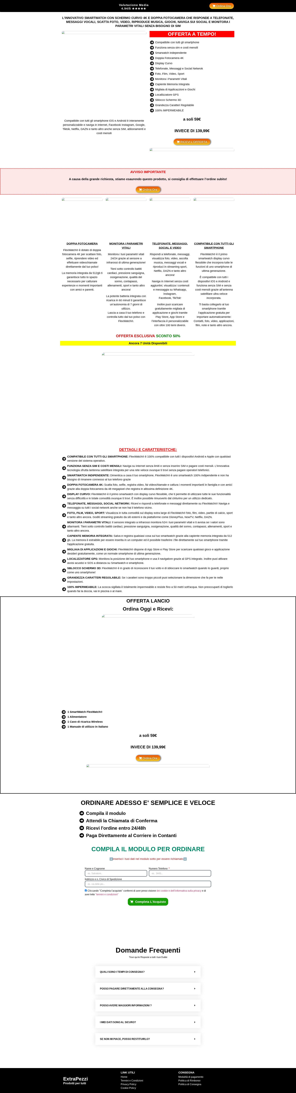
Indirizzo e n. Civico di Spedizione (103, 879)
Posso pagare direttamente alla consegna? (132, 988)
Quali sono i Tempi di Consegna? (122, 972)
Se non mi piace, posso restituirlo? (125, 1039)
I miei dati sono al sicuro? (118, 1022)
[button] (148, 972)
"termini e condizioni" (107, 894)
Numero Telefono (158, 868)
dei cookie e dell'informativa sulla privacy (179, 890)
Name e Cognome (95, 868)
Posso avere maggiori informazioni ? (126, 1005)
